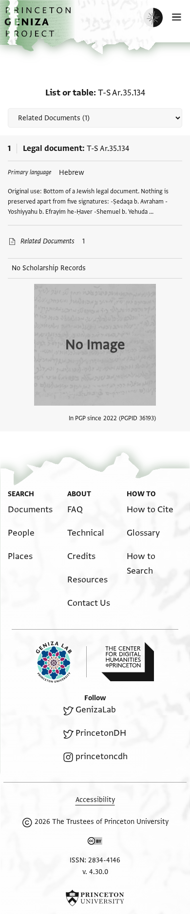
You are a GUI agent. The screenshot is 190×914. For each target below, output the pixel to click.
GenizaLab (96, 709)
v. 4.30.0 (95, 872)
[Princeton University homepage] (95, 898)
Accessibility (95, 799)
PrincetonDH (101, 733)
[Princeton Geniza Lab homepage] (61, 662)
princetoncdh (102, 756)
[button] (39, 27)
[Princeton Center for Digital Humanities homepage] (127, 661)
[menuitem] (30, 509)
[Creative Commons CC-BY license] (95, 843)
